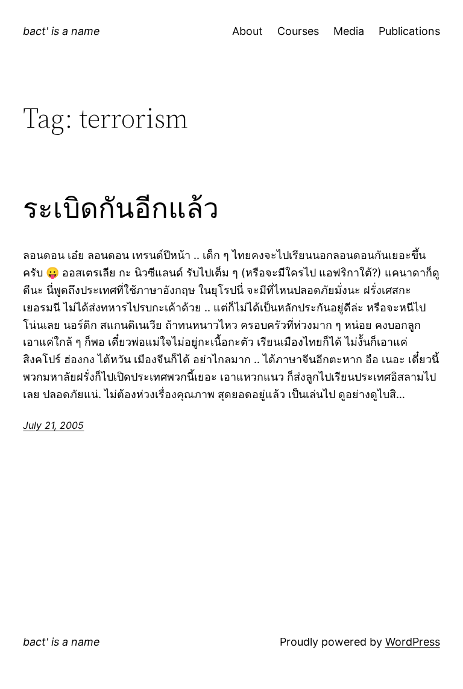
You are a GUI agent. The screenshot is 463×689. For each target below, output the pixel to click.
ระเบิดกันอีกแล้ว (121, 208)
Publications (409, 31)
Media (348, 31)
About (247, 31)
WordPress (412, 641)
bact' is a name (61, 31)
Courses (298, 31)
